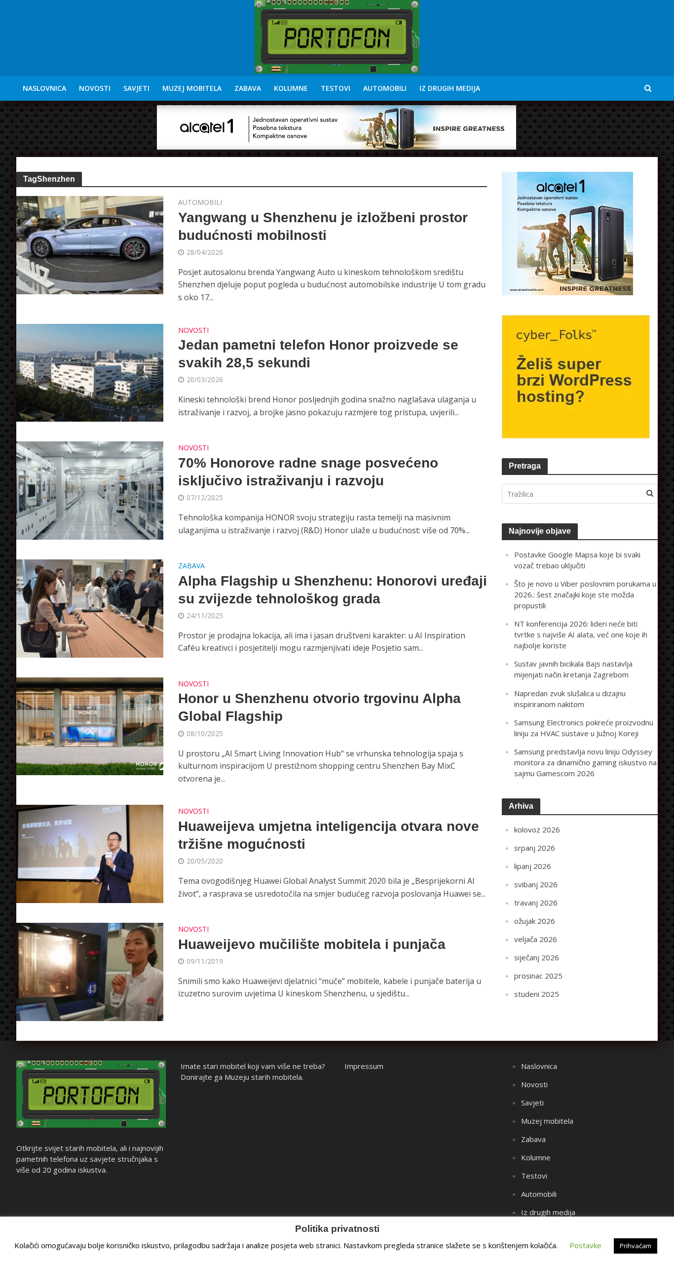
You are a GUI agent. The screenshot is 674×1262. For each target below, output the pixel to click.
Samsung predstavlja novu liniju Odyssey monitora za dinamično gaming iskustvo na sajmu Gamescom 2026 (585, 762)
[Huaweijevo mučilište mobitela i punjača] (89, 971)
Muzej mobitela (192, 88)
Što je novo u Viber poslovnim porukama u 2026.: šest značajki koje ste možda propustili (585, 594)
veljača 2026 (535, 939)
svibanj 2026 (536, 884)
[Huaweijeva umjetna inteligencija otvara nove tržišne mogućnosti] (89, 853)
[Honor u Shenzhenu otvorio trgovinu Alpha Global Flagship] (89, 725)
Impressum (363, 1066)
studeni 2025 (536, 994)
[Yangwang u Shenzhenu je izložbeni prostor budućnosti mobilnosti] (89, 244)
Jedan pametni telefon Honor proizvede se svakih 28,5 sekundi (318, 353)
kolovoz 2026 (537, 829)
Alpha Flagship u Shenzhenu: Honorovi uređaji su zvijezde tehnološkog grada (332, 589)
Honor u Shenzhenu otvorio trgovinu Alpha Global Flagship (319, 707)
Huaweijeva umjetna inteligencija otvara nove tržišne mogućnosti (328, 835)
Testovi (335, 88)
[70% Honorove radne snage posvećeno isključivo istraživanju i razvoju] (89, 489)
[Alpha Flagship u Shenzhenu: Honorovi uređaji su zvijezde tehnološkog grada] (89, 607)
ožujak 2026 (534, 921)
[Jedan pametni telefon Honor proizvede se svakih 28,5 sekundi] (89, 371)
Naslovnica (44, 88)
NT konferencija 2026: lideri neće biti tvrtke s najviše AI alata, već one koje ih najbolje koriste (580, 634)
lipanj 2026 (532, 866)
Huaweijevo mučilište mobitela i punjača (312, 944)
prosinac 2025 (538, 976)
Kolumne (291, 88)
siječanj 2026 (536, 957)
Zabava (247, 88)
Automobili (385, 88)
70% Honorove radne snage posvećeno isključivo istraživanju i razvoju (308, 471)
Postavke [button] (585, 1245)
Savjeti (136, 88)
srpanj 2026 (534, 848)
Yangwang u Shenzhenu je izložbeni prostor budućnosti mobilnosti (323, 226)
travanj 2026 (536, 902)
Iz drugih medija (449, 88)
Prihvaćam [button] (635, 1245)
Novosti (95, 88)
